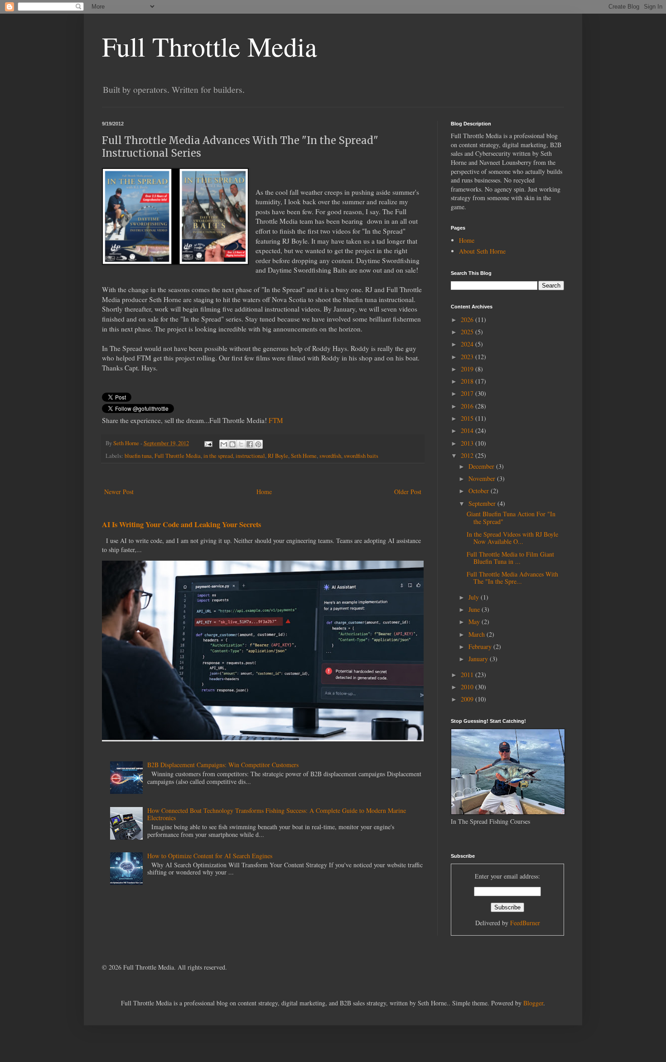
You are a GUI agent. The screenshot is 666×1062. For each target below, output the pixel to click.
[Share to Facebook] (249, 444)
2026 (468, 319)
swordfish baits (361, 456)
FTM (276, 420)
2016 (468, 406)
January (479, 658)
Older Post (407, 491)
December (482, 466)
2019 (468, 369)
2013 (468, 443)
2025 (468, 331)
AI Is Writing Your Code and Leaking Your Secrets (181, 524)
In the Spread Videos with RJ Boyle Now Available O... (512, 538)
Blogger (533, 1003)
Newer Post (119, 491)
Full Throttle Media (209, 46)
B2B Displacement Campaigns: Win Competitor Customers (223, 764)
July (474, 597)
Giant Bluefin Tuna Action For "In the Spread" (511, 517)
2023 (468, 356)
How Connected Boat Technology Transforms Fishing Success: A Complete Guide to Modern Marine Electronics (276, 814)
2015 (468, 418)
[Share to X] (241, 444)
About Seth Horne (482, 251)
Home (264, 491)
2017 (468, 393)
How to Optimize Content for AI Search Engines (209, 855)
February (480, 646)
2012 (468, 455)
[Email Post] (208, 443)
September (482, 503)
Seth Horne (304, 456)
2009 (468, 699)
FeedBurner (525, 922)
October (479, 490)
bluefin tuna (138, 456)
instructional (250, 456)
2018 (468, 381)
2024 (468, 344)
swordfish (330, 456)
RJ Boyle (278, 456)
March (477, 634)
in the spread (218, 456)
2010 (468, 686)
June (475, 609)
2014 (468, 430)
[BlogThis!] (232, 444)
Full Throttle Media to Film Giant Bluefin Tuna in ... (510, 558)
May (475, 621)
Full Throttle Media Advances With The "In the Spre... (512, 578)
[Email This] (223, 444)
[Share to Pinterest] (258, 444)
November (482, 478)
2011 (468, 674)
